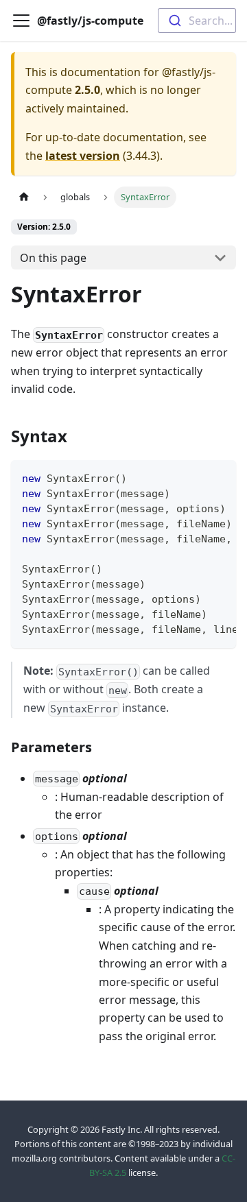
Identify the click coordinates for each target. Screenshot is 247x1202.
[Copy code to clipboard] (219, 477)
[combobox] (197, 20)
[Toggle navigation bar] (21, 20)
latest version (82, 155)
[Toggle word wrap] (194, 477)
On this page (53, 257)
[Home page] (24, 197)
